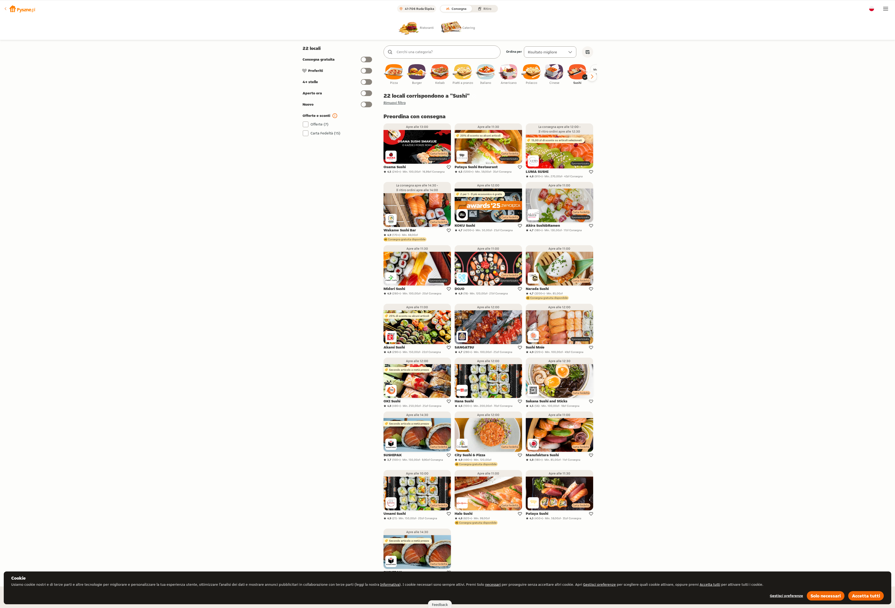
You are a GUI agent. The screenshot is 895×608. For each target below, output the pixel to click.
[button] (19, 8)
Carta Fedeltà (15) (325, 133)
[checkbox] (394, 74)
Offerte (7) (320, 124)
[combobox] (447, 52)
